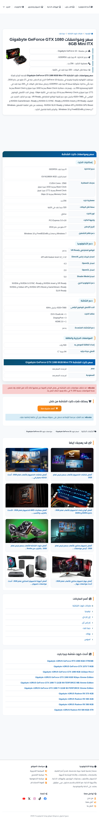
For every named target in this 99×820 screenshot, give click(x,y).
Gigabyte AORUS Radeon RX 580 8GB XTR (74, 709)
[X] (29, 798)
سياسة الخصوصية (37, 778)
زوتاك (88, 634)
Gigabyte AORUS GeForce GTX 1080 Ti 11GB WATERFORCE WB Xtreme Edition (57, 682)
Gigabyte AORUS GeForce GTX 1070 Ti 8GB (74, 666)
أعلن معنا (89, 802)
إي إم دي (86, 617)
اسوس (87, 639)
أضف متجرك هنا (48, 408)
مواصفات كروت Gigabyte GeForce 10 (39, 431)
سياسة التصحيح (38, 775)
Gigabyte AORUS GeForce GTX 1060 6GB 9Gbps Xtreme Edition (64, 677)
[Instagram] (34, 798)
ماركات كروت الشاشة (75, 33)
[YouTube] (23, 798)
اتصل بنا (90, 806)
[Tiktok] (39, 798)
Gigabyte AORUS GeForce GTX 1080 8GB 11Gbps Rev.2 (68, 671)
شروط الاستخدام (38, 782)
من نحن (90, 798)
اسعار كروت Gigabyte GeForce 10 (67, 431)
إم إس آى (86, 623)
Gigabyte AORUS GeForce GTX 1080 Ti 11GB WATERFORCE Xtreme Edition (59, 688)
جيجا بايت (62, 33)
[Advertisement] (49, 23)
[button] (6, 7)
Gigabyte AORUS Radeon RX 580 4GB (76, 699)
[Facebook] (45, 798)
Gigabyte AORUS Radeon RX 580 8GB (76, 704)
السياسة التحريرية (37, 771)
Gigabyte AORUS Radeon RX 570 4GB (76, 693)
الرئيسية (88, 33)
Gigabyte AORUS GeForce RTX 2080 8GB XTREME (70, 660)
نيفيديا (87, 611)
